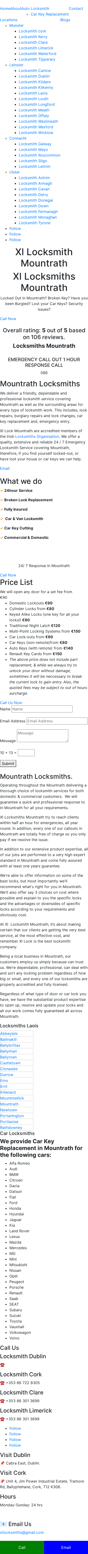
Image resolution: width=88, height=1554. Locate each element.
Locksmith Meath (34, 110)
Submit (8, 763)
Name (5, 709)
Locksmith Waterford (37, 53)
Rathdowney (11, 1127)
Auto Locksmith (35, 8)
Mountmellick (12, 1098)
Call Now (8, 318)
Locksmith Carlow (35, 70)
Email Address (12, 721)
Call (22, 1547)
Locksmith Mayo (33, 149)
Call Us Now (11, 702)
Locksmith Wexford (36, 127)
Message (8, 740)
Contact (76, 8)
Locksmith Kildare (35, 81)
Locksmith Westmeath (38, 121)
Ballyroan (8, 1057)
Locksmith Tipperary (37, 59)
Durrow (6, 1074)
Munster (16, 25)
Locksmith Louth (33, 98)
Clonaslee (9, 1068)
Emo (4, 1080)
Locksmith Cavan (34, 189)
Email (5, 468)
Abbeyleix (9, 1033)
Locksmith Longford (37, 104)
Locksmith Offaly (34, 115)
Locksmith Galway (35, 143)
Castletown (10, 1063)
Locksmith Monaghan (38, 217)
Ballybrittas (10, 1045)
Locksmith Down (34, 206)
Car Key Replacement (50, 14)
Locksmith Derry (33, 194)
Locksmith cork (32, 31)
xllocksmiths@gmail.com (22, 1532)
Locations (8, 19)
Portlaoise (9, 1121)
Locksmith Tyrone (34, 222)
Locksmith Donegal (36, 200)
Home (5, 8)
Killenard (8, 1092)
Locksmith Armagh (35, 183)
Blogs (65, 19)
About (16, 8)
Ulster (14, 172)
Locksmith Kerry (33, 36)
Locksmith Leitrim (34, 166)
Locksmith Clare (33, 42)
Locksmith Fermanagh (38, 211)
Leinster (16, 65)
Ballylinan (8, 1051)
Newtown (8, 1110)
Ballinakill (8, 1039)
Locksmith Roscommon (39, 155)
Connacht (18, 138)
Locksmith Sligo (33, 160)
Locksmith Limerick (36, 48)
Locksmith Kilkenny (36, 87)
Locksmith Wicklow (36, 132)
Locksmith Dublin (34, 76)
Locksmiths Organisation (37, 436)
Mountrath (9, 1104)
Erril (3, 1086)
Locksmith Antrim (34, 177)
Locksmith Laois (33, 93)
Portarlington (12, 1115)
